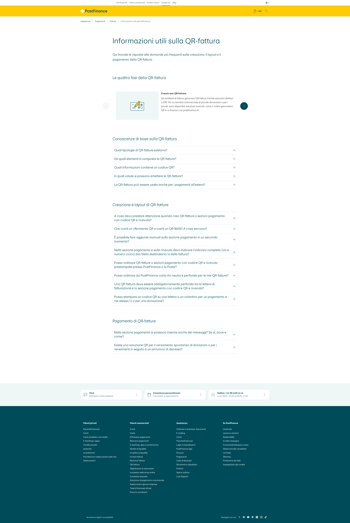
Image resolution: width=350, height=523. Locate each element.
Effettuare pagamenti (140, 437)
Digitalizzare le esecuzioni (142, 468)
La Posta (227, 452)
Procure (180, 452)
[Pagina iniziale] (94, 11)
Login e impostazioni (185, 445)
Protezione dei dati (231, 460)
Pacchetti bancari (91, 429)
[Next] (244, 106)
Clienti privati (121, 3)
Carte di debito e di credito (95, 437)
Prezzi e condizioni (138, 492)
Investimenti (89, 452)
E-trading (180, 433)
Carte (132, 433)
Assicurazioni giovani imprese (143, 484)
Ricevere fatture (137, 460)
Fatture (113, 21)
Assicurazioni (89, 460)
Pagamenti (100, 21)
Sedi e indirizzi (182, 472)
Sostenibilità (228, 437)
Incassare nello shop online (142, 472)
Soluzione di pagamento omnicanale (147, 480)
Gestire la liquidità (138, 449)
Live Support (182, 476)
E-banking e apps (91, 441)
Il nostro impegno (231, 441)
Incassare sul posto (139, 476)
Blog (174, 3)
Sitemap (227, 456)
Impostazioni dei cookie (234, 464)
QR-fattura (135, 464)
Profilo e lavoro (153, 3)
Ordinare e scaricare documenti (191, 429)
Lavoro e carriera (231, 433)
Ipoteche (87, 449)
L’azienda (227, 429)
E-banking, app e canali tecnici (144, 445)
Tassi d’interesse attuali (140, 488)
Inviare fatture (136, 456)
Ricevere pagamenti (139, 441)
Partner (179, 468)
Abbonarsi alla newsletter (235, 449)
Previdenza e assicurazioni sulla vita (99, 456)
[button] (266, 10)
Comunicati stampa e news (235, 445)
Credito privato (90, 445)
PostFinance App (184, 449)
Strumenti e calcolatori (186, 464)
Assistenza (165, 3)
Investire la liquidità (139, 452)
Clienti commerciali (137, 3)
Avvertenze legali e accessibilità (100, 517)
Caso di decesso (184, 460)
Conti (85, 433)
